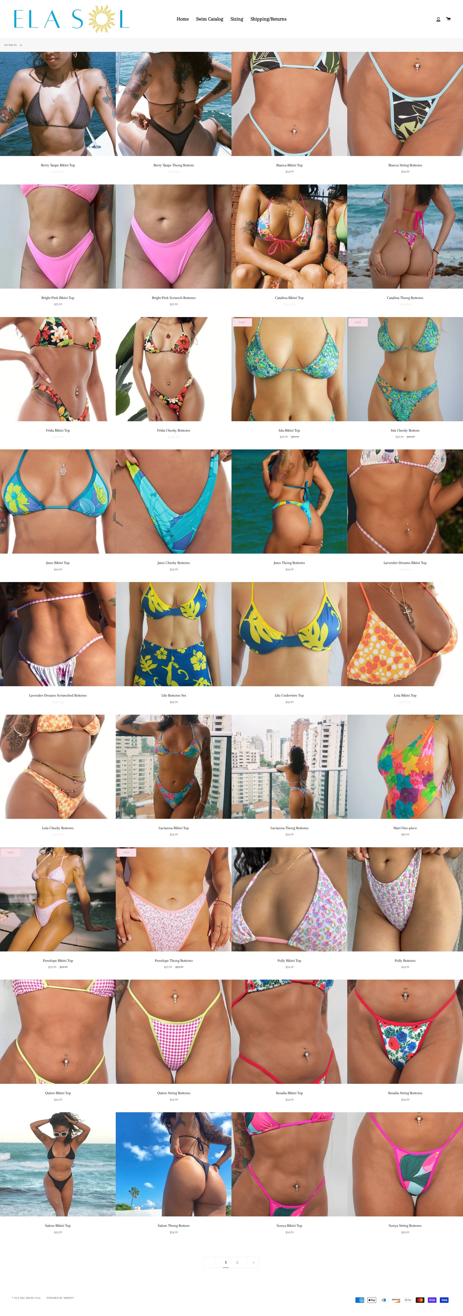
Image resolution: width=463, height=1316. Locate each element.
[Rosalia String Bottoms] (405, 1032)
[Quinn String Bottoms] (174, 1032)
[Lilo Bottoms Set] (174, 634)
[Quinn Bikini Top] (58, 1032)
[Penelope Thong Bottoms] (174, 899)
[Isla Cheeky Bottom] (405, 369)
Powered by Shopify (60, 1297)
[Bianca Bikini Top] (289, 104)
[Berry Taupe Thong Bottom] (174, 104)
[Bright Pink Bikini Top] (58, 236)
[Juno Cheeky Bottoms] (174, 501)
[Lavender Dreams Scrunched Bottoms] (58, 634)
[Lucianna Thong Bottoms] (289, 767)
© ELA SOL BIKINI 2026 (26, 1297)
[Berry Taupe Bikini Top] (58, 104)
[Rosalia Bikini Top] (289, 1032)
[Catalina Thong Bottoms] (405, 236)
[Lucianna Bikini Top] (174, 767)
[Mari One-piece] (405, 767)
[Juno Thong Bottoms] (289, 501)
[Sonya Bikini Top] (289, 1164)
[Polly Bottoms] (405, 899)
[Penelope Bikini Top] (58, 899)
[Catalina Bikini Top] (289, 236)
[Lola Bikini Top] (405, 634)
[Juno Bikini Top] (58, 501)
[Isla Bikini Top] (289, 369)
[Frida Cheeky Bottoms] (174, 369)
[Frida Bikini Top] (58, 369)
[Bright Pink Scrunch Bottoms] (174, 236)
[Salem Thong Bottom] (174, 1164)
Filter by (11, 45)
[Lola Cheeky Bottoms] (58, 767)
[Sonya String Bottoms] (405, 1164)
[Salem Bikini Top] (58, 1164)
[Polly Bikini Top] (289, 899)
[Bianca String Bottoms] (405, 104)
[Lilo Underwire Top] (289, 634)
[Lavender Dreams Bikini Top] (405, 501)
